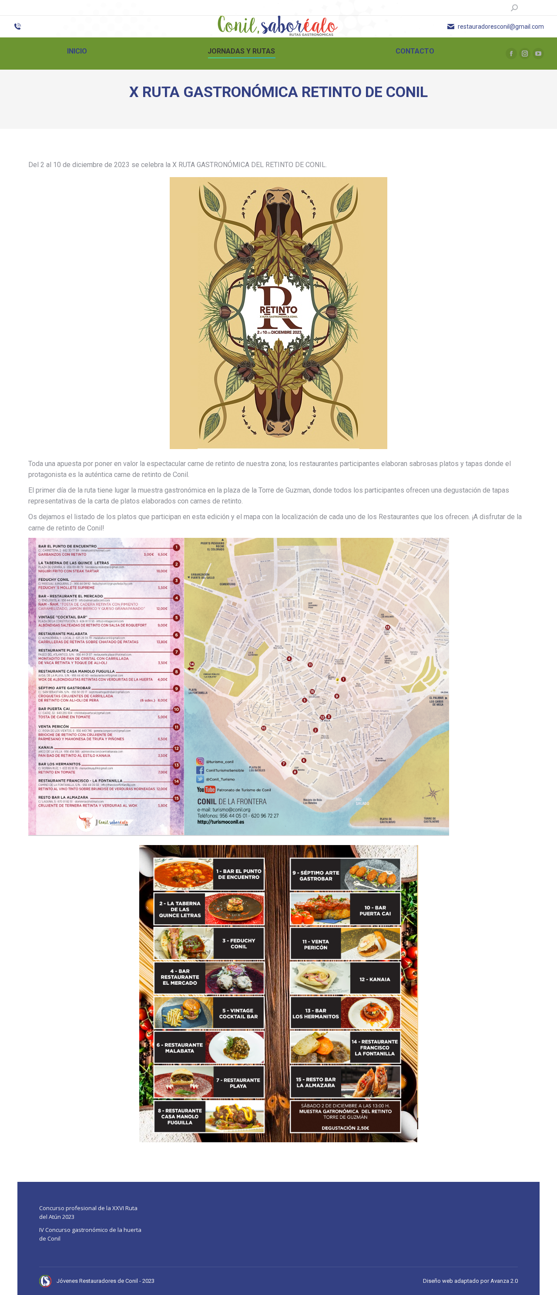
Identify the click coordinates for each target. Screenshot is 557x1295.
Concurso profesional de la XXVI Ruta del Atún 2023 (88, 1212)
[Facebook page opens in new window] (511, 53)
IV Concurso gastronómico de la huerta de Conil (90, 1234)
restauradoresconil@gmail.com (501, 26)
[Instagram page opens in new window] (524, 53)
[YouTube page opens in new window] (538, 53)
